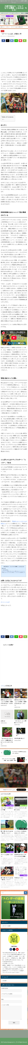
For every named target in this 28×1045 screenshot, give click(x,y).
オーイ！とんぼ (5, 602)
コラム (2, 30)
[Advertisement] (14, 58)
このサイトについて (4, 13)
